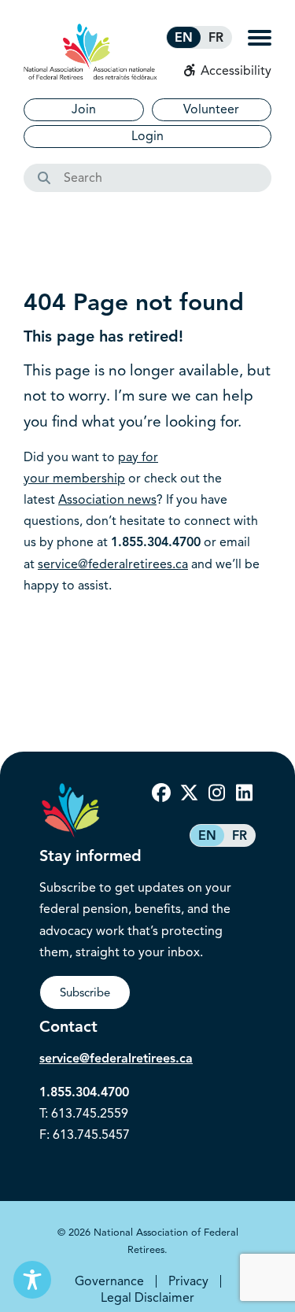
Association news (107, 500)
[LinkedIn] (244, 793)
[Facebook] (161, 793)
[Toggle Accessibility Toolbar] (32, 1279)
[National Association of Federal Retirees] (90, 51)
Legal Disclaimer (147, 1298)
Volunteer (211, 109)
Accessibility (234, 71)
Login (147, 136)
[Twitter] (189, 793)
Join (84, 109)
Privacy (188, 1281)
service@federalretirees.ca (113, 564)
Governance (109, 1281)
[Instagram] (216, 793)
